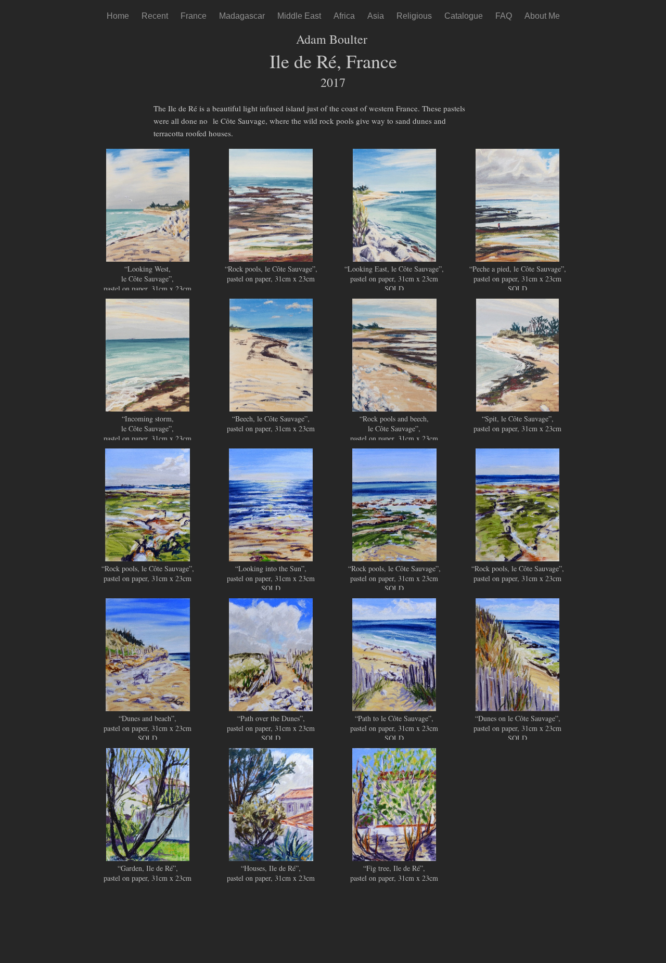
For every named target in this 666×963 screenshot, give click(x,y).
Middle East (299, 15)
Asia (375, 15)
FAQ (503, 15)
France (194, 15)
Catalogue (463, 15)
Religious (414, 15)
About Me (542, 15)
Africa (344, 15)
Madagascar (242, 15)
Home (118, 15)
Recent (155, 15)
